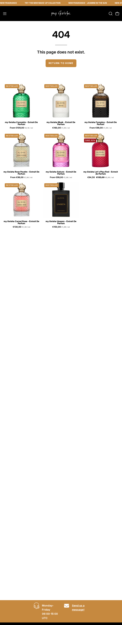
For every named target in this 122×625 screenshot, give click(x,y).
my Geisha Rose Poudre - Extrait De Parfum (21, 173)
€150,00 (61, 227)
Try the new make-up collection (38, 3)
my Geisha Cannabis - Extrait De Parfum (21, 123)
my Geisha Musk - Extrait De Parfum (61, 123)
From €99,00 (101, 128)
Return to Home (61, 63)
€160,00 (61, 128)
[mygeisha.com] (61, 13)
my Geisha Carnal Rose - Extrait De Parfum (21, 222)
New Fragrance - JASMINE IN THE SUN (83, 3)
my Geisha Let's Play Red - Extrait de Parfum (100, 173)
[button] (110, 13)
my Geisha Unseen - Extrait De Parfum (61, 222)
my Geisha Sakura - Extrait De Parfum (61, 173)
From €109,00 (21, 128)
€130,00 (22, 227)
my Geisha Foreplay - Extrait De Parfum (101, 123)
